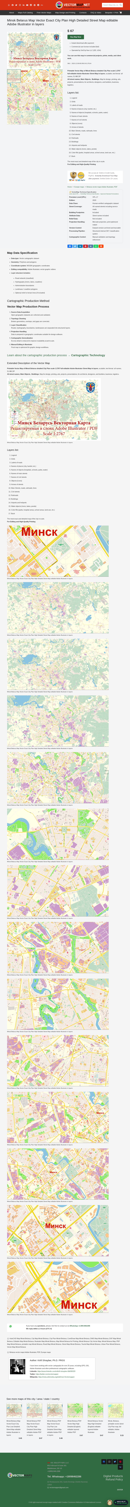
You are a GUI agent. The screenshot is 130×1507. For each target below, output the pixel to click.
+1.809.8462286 (84, 1326)
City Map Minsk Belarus (40, 1338)
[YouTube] (27, 5)
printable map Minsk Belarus (32, 1344)
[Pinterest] (34, 5)
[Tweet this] (75, 246)
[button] (121, 1502)
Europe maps (79, 187)
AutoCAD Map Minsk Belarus (20, 1338)
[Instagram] (20, 5)
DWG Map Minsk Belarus (99, 1338)
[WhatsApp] (9, 5)
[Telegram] (38, 5)
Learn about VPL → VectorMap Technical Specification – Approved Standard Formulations (94, 194)
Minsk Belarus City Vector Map (90, 1341)
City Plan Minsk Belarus (58, 1338)
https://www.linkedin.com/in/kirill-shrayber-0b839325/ (56, 1371)
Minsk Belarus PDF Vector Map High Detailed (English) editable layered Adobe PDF (74, 1426)
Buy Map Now (75, 37)
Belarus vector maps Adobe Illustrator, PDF (102, 187)
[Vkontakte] (120, 1467)
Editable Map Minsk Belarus (24, 1341)
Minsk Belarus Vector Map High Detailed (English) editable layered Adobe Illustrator (95, 1426)
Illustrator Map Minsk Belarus (45, 1341)
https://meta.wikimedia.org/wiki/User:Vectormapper (56, 1377)
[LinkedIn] (23, 5)
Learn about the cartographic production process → (56, 355)
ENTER (120, 1490)
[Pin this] (85, 246)
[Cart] (120, 12)
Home (69, 187)
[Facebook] (12, 5)
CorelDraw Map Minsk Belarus (78, 1338)
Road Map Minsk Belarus (52, 1344)
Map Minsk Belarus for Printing (67, 1341)
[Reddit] (31, 5)
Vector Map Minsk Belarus (16, 1347)
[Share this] (69, 246)
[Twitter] (16, 5)
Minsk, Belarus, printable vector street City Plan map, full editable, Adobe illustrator (116, 1426)
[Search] (121, 5)
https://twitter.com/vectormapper (47, 1374)
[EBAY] (42, 5)
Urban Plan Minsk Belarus (110, 1344)
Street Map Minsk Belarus (71, 1344)
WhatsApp (74, 1326)
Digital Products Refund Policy (113, 1478)
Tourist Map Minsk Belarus (90, 1344)
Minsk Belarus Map (109, 1341)
